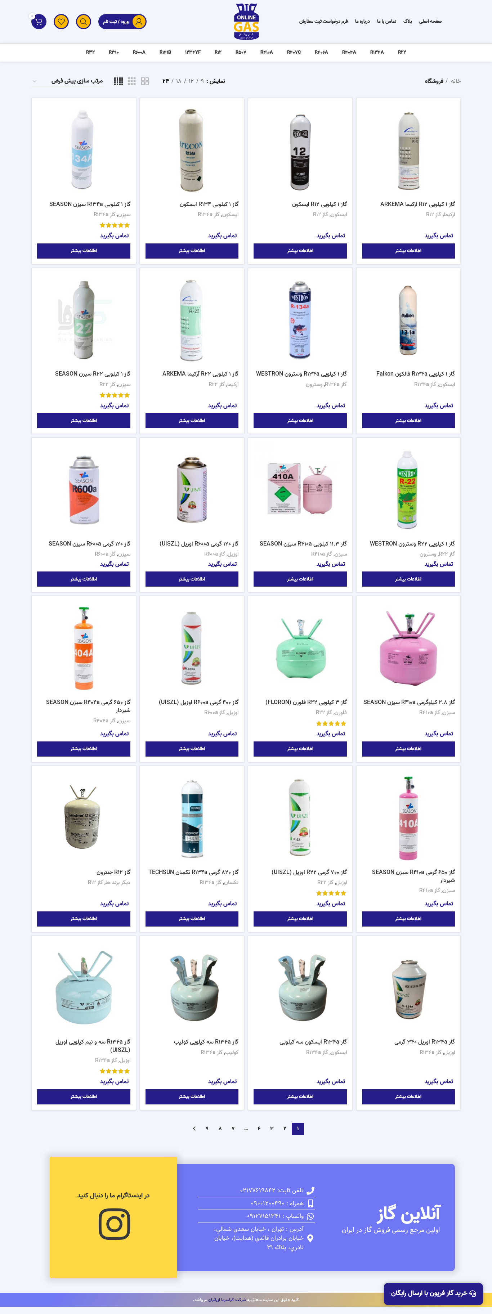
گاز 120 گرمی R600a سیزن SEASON (89, 544)
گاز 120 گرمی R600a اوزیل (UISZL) (199, 544)
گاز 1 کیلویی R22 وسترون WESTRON (412, 544)
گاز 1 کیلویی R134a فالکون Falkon (415, 374)
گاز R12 (433, 214)
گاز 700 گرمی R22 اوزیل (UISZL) (309, 872)
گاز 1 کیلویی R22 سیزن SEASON (92, 374)
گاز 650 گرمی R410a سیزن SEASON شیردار (413, 876)
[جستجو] (83, 21)
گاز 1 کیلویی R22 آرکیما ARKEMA (200, 374)
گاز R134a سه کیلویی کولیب (206, 1042)
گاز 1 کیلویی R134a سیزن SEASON (89, 204)
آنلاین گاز (408, 1214)
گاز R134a (209, 214)
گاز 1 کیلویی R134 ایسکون (209, 204)
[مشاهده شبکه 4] (118, 81)
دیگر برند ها (118, 882)
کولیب (231, 1052)
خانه (455, 81)
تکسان (231, 882)
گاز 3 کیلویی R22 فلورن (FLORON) (306, 702)
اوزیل (233, 554)
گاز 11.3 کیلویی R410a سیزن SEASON (303, 544)
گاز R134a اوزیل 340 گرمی (424, 1042)
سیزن (124, 214)
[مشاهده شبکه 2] (145, 81)
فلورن (341, 712)
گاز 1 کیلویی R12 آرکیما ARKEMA (417, 204)
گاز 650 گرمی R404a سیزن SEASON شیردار (88, 706)
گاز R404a (104, 721)
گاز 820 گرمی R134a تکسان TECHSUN (193, 872)
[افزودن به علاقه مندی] (367, 148)
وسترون (314, 384)
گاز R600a (214, 554)
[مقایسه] (367, 115)
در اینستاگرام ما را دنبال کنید (113, 1195)
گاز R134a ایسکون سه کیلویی (313, 1042)
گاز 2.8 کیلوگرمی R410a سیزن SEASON (409, 702)
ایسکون (339, 214)
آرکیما (449, 214)
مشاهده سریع (367, 132)
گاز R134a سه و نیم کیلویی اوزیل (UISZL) (92, 1046)
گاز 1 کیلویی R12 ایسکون (319, 204)
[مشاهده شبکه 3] (132, 81)
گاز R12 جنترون (113, 872)
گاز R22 (217, 384)
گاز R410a (321, 554)
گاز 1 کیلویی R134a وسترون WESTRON (301, 374)
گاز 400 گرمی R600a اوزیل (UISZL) (198, 702)
